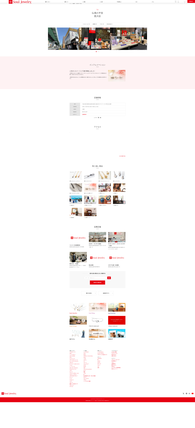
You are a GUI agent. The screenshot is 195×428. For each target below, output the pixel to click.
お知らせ (113, 366)
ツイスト (71, 365)
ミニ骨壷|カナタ (115, 205)
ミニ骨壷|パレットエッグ (87, 205)
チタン (71, 357)
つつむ (85, 358)
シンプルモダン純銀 (87, 381)
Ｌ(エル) (99, 361)
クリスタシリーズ (72, 352)
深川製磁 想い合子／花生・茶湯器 (89, 375)
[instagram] (186, 393)
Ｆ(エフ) (99, 362)
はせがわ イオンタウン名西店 (95, 243)
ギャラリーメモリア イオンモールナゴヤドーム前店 (116, 244)
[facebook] (189, 393)
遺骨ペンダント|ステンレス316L (74, 193)
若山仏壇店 (91, 265)
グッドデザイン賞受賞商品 (116, 367)
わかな (85, 366)
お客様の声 (110, 339)
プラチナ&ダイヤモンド (73, 375)
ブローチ (71, 382)
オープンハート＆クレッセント (75, 363)
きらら (85, 354)
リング (71, 381)
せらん (85, 357)
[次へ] (118, 40)
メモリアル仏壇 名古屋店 (113, 265)
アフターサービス (114, 353)
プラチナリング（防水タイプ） (102, 354)
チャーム (71, 377)
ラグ (98, 366)
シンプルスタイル (100, 352)
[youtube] (192, 393)
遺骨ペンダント (47, 1)
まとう (85, 370)
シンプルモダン (86, 352)
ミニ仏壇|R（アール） (87, 217)
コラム (153, 1)
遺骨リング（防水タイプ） (74, 383)
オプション (71, 386)
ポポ (84, 367)
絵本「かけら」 (72, 339)
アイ (84, 361)
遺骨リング (66, 1)
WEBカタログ (113, 354)
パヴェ (71, 370)
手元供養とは (119, 1)
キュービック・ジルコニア (74, 361)
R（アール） (99, 363)
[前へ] (77, 40)
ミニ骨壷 (83, 1)
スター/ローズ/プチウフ (74, 367)
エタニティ (71, 362)
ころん (85, 373)
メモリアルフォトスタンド (88, 369)
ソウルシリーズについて (113, 326)
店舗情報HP (84, 114)
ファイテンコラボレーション (74, 373)
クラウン (85, 379)
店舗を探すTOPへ (106, 293)
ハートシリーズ (72, 366)
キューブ (71, 371)
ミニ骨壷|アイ (115, 193)
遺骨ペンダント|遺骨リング (88, 193)
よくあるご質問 (114, 352)
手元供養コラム (92, 339)
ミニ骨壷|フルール (101, 193)
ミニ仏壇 (101, 1)
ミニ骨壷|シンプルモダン (102, 205)
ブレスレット (72, 379)
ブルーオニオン (86, 378)
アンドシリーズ (72, 358)
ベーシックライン (72, 354)
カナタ (85, 365)
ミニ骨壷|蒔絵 (72, 217)
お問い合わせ (113, 356)
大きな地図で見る (122, 156)
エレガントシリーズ (73, 369)
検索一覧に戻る (89, 293)
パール (71, 378)
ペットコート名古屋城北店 (75, 245)
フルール (85, 362)
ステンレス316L (72, 356)
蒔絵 (84, 371)
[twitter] (183, 393)
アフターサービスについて (94, 326)
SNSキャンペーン (114, 368)
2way (70, 353)
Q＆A (136, 1)
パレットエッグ (86, 363)
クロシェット (72, 385)
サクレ (85, 353)
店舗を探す (191, 1)
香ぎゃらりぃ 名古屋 (74, 263)
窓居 (98, 367)
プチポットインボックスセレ (88, 356)
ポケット (85, 377)
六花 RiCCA (100, 358)
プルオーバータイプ (73, 374)
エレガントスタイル (101, 353)
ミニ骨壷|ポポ (72, 205)
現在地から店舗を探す (97, 282)
